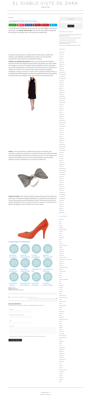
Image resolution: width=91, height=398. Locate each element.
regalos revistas (62, 335)
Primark (61, 327)
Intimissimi (61, 285)
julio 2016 (61, 130)
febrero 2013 (62, 212)
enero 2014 (61, 190)
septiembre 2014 (62, 174)
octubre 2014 (62, 172)
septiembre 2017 (62, 102)
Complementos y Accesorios (65, 259)
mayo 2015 (61, 158)
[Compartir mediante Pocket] (21, 25)
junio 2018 (61, 84)
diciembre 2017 (62, 96)
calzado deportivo (63, 245)
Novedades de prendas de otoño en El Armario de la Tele (41, 298)
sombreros (61, 349)
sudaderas (61, 355)
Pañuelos (61, 313)
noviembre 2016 (62, 122)
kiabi (18, 289)
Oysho (60, 307)
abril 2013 (61, 208)
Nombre (11, 309)
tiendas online (15, 288)
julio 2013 (61, 202)
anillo (13, 289)
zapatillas (61, 377)
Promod (61, 329)
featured (15, 289)
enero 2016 (61, 142)
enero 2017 (61, 118)
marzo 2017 (61, 114)
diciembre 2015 (62, 144)
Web (10, 320)
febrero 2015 (62, 164)
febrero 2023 (62, 64)
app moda (61, 219)
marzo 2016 (61, 138)
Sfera (60, 343)
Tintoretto (61, 361)
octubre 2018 (62, 76)
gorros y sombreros (63, 279)
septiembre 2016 (62, 126)
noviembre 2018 (62, 74)
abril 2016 (61, 136)
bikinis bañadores (63, 229)
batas (60, 223)
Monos (60, 303)
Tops (60, 363)
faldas (60, 275)
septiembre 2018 (62, 78)
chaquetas (61, 255)
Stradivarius (61, 353)
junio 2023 (61, 56)
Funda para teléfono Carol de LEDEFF (67, 40)
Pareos (60, 315)
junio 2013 (61, 204)
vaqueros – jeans (62, 369)
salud (60, 339)
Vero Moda (61, 371)
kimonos (61, 287)
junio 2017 (61, 108)
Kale (49, 392)
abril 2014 (61, 184)
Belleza (60, 225)
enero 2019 (61, 70)
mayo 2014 (61, 182)
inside (60, 283)
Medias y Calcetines (63, 297)
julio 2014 (61, 178)
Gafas (60, 277)
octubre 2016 (62, 124)
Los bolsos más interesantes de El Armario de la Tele (23, 297)
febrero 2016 (62, 140)
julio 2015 (61, 154)
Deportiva (61, 265)
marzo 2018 (61, 90)
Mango (60, 293)
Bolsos (60, 243)
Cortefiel (61, 261)
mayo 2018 (61, 86)
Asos (60, 221)
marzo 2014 (61, 186)
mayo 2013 (61, 206)
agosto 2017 (61, 104)
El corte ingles (62, 271)
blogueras (61, 237)
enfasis (60, 273)
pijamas (60, 321)
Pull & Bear (61, 331)
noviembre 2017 (62, 98)
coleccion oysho (63, 257)
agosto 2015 (61, 152)
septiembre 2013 (62, 198)
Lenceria (61, 291)
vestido (20, 289)
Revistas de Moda (62, 337)
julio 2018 (61, 82)
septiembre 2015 (62, 150)
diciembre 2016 (62, 120)
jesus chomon (13, 287)
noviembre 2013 (62, 194)
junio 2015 (61, 156)
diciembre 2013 (62, 192)
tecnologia (61, 357)
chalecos (61, 253)
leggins (60, 289)
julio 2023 (61, 54)
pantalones (61, 311)
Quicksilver (61, 333)
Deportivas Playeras (63, 267)
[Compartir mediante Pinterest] (45, 25)
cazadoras (61, 251)
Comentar (12, 326)
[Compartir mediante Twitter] (53, 25)
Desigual (61, 269)
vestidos (61, 373)
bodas (60, 239)
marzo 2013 (61, 210)
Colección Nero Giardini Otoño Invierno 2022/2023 (70, 45)
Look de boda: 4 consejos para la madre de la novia (70, 38)
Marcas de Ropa (62, 295)
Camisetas (61, 249)
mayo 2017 (61, 110)
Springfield (61, 351)
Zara (60, 381)
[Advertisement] (32, 43)
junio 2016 (61, 132)
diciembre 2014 (62, 168)
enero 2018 (61, 94)
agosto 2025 (61, 52)
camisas (60, 247)
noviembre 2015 (62, 146)
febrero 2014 (62, 188)
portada (61, 325)
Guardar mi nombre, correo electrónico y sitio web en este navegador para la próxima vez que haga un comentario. (28, 336)
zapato (22, 289)
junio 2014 (61, 180)
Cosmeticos (61, 263)
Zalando (61, 375)
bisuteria (61, 231)
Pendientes (61, 317)
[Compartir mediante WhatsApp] (12, 25)
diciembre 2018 (62, 72)
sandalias (61, 341)
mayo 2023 (61, 58)
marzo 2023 (61, 62)
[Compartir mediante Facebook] (29, 25)
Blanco (60, 233)
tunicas (60, 367)
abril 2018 (61, 88)
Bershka (61, 227)
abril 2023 (61, 60)
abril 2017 (61, 112)
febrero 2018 (62, 92)
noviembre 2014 (62, 170)
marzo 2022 (61, 68)
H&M (60, 281)
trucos (60, 365)
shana (60, 345)
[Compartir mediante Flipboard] (37, 25)
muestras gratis (62, 305)
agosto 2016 (61, 128)
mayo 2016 (61, 134)
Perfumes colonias (63, 319)
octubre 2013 (62, 196)
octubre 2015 (62, 148)
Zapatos (60, 379)
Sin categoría (62, 347)
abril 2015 (61, 160)
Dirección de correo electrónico (17, 314)
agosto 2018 (61, 80)
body (60, 241)
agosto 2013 (61, 200)
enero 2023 (61, 66)
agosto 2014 (61, 176)
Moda (60, 299)
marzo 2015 (61, 162)
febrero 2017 (62, 116)
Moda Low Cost (62, 301)
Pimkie (60, 323)
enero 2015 (61, 166)
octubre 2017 (62, 100)
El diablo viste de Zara (45, 3)
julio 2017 (61, 106)
